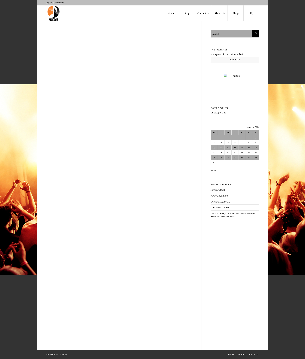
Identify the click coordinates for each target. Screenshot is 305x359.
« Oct (213, 170)
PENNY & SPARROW (219, 195)
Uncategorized (218, 112)
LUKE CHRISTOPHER (220, 207)
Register (59, 2)
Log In (49, 2)
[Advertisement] (235, 287)
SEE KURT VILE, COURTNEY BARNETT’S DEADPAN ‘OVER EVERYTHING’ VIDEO (233, 215)
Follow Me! (235, 59)
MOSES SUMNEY (218, 190)
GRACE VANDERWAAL (220, 201)
